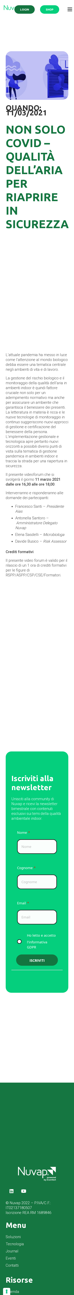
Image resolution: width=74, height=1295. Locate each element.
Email (21, 903)
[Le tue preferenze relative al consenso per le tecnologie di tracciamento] (6, 1291)
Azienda (12, 1291)
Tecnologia (15, 1244)
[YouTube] (23, 1191)
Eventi (11, 1258)
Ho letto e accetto (41, 941)
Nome (22, 832)
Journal (12, 1251)
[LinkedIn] (11, 1191)
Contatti (12, 1265)
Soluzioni (13, 1237)
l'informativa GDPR (37, 944)
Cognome (25, 868)
